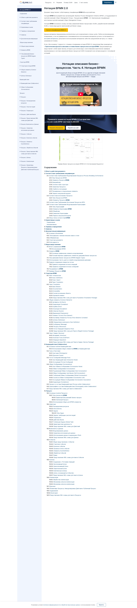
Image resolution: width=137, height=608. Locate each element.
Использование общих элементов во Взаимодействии (71, 349)
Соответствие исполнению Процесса (60, 195)
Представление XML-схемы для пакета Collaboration (65, 388)
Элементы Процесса (60, 180)
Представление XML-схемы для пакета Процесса (65, 495)
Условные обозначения (56, 233)
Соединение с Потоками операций (63, 462)
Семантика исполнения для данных (64, 433)
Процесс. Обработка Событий (29, 147)
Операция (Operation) (59, 340)
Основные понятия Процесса (58, 393)
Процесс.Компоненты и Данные (30, 124)
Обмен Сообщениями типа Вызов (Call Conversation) (69, 373)
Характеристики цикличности (63, 424)
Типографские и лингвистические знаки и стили (64, 235)
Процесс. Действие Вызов (28, 114)
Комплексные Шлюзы (60, 471)
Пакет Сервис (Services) (56, 333)
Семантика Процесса (58, 187)
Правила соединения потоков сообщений (65, 266)
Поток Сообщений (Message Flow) (59, 357)
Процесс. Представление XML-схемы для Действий (29, 119)
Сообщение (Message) (60, 324)
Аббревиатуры (54, 238)
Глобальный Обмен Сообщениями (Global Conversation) (70, 375)
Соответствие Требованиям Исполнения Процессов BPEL (67, 202)
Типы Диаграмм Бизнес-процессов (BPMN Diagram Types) (28, 56)
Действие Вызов (59, 420)
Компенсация (54, 477)
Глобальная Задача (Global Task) (63, 422)
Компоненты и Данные (56, 428)
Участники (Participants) (59, 353)
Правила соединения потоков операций (64, 264)
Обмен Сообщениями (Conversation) (64, 368)
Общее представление (27, 46)
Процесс (23, 97)
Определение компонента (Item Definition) (66, 322)
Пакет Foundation (57, 282)
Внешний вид (56, 182)
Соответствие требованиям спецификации (29, 22)
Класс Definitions (57, 278)
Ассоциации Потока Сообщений (63, 362)
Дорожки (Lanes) (58, 355)
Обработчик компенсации (61, 479)
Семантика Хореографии (60, 213)
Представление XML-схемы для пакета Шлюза (68, 475)
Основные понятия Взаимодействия (60, 346)
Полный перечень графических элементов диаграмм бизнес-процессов (74, 255)
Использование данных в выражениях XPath (67, 435)
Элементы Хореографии (62, 209)
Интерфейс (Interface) (59, 335)
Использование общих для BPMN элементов (67, 402)
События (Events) (58, 311)
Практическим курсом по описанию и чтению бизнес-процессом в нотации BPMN (72, 46)
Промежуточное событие (61, 448)
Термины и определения (28, 31)
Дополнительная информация (29, 38)
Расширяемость (56, 269)
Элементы (54, 251)
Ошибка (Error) (57, 306)
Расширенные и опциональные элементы (65, 191)
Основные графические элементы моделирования (67, 253)
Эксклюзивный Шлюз (60, 464)
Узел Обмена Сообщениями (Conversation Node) (67, 366)
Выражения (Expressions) (60, 313)
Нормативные (51, 222)
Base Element (56, 286)
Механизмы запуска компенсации (64, 482)
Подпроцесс (57, 417)
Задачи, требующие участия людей (64, 415)
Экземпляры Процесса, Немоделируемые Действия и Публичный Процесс (73, 488)
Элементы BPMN (25, 50)
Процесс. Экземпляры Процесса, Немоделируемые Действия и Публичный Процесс (30, 167)
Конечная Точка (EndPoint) (61, 337)
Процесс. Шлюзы (26, 157)
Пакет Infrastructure (55, 275)
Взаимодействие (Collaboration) (30, 83)
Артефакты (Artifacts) (59, 302)
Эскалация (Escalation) (60, 309)
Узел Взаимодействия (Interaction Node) (65, 360)
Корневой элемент (58, 295)
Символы (23, 34)
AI (54, 2)
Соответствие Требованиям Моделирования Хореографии (67, 204)
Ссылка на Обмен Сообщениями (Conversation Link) (69, 377)
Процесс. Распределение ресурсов (28, 102)
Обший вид (56, 211)
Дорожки (52, 486)
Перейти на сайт (73, 128)
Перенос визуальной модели (61, 193)
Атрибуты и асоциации (59, 189)
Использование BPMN (59, 249)
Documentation (57, 289)
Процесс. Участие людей (28, 106)
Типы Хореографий (58, 207)
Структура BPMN (51, 273)
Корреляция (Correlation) (60, 304)
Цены (76, 2)
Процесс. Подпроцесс (27, 110)
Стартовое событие (60, 444)
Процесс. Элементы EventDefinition (26, 143)
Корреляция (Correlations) (61, 382)
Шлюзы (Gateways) (26, 75)
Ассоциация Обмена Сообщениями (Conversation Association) (72, 380)
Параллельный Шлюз (60, 468)
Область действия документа (29, 17)
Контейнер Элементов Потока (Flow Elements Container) (70, 317)
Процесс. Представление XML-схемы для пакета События (29, 152)
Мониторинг (54, 493)
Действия (53, 404)
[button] (56, 30)
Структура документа (56, 240)
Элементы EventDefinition (61, 451)
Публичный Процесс (62, 400)
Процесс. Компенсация (27, 161)
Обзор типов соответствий (59, 218)
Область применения (56, 246)
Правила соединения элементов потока (61, 262)
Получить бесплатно (56, 128)
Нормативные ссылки (27, 27)
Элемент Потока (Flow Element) (62, 315)
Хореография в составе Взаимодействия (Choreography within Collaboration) (72, 386)
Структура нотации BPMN (28, 66)
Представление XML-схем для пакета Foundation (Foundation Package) (75, 297)
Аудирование (54, 491)
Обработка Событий (60, 453)
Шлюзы (52, 459)
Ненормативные (52, 224)
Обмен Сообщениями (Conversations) (27, 88)
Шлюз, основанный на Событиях (64, 473)
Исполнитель (57, 408)
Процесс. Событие (26, 134)
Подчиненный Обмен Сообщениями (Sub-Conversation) (70, 371)
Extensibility (56, 291)
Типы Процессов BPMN (59, 178)
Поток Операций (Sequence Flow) (63, 329)
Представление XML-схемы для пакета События (69, 457)
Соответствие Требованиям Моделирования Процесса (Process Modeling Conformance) (76, 175)
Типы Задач (60, 413)
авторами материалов (51, 38)
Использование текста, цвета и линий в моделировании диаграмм (70, 260)
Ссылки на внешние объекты (62, 293)
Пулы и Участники (54, 351)
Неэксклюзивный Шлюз (60, 466)
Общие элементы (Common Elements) (28, 71)
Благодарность (54, 242)
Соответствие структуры (60, 184)
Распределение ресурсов (61, 406)
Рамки (55, 455)
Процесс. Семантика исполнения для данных (27, 129)
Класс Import (56, 280)
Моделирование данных (60, 431)
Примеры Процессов (57, 271)
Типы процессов (60, 395)
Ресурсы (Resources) (59, 326)
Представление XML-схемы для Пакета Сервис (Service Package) (73, 342)
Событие (52, 439)
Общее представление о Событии (63, 442)
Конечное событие (59, 446)
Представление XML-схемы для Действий (67, 426)
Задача (55, 411)
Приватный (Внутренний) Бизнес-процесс (69, 397)
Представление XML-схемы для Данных (66, 437)
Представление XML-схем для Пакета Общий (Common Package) (73, 331)
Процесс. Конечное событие (29, 138)
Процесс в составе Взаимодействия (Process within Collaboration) (69, 384)
